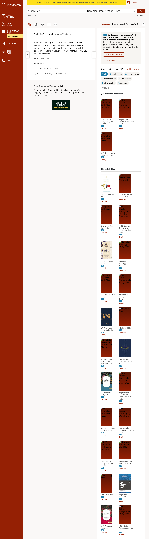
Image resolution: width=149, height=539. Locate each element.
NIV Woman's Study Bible (106, 394)
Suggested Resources (113, 94)
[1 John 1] (28, 54)
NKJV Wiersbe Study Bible (124, 496)
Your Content (132, 24)
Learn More (110, 60)
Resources (105, 24)
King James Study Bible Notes (107, 227)
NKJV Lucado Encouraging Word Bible (126, 122)
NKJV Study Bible (107, 495)
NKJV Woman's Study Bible (106, 527)
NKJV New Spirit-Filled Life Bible (125, 462)
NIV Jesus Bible (125, 328)
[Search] (141, 11)
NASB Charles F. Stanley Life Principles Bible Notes (125, 229)
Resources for (112, 69)
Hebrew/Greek (118, 24)
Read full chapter (41, 58)
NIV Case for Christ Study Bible (108, 296)
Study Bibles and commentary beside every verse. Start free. (76, 2)
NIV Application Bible (107, 262)
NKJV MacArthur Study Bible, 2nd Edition (107, 122)
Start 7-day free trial (114, 54)
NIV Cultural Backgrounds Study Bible (126, 297)
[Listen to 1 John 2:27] (55, 24)
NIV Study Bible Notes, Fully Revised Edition (107, 361)
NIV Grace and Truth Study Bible (107, 329)
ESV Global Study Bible (107, 196)
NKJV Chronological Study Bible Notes (108, 154)
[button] (135, 2)
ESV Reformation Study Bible (125, 196)
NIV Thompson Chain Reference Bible (125, 361)
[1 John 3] (94, 54)
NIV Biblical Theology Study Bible (125, 263)
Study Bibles (109, 169)
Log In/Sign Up (138, 2)
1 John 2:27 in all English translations (50, 73)
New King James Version (45, 86)
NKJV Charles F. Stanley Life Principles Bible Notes (125, 396)
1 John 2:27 (41, 68)
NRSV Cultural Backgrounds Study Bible (126, 528)
